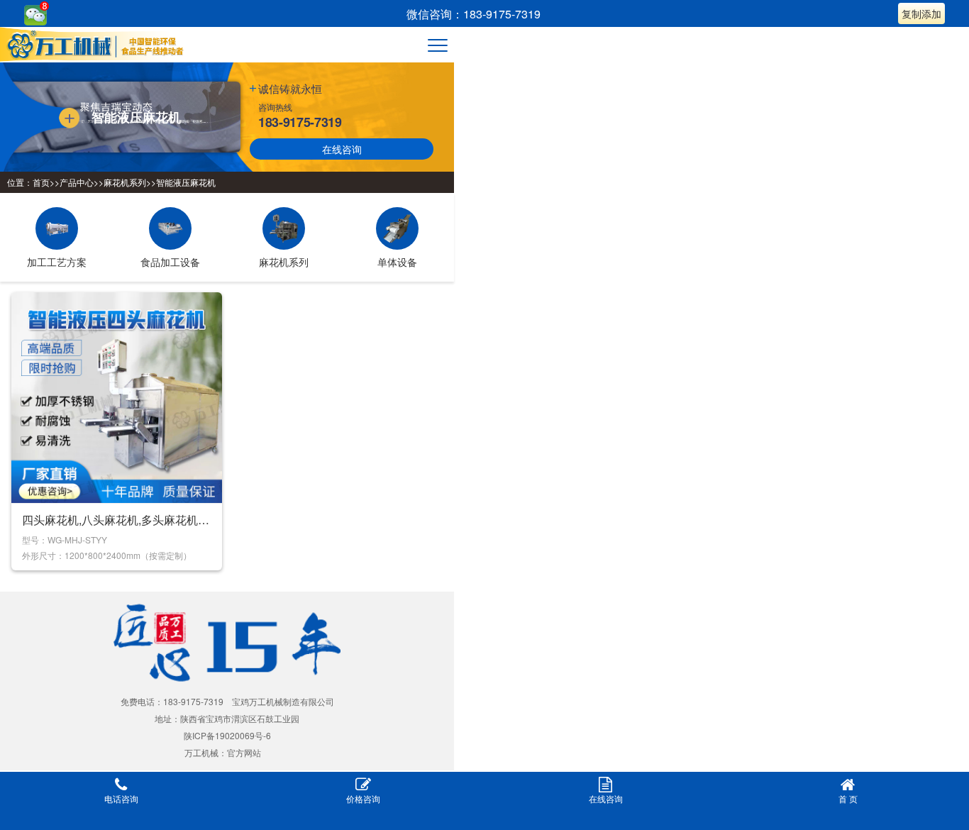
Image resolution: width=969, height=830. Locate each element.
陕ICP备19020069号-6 (227, 735)
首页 (41, 182)
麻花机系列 (125, 182)
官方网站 (244, 752)
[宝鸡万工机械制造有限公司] (98, 44)
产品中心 (77, 182)
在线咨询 (342, 149)
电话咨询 (121, 798)
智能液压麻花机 (186, 182)
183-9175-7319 (300, 122)
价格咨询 (363, 798)
